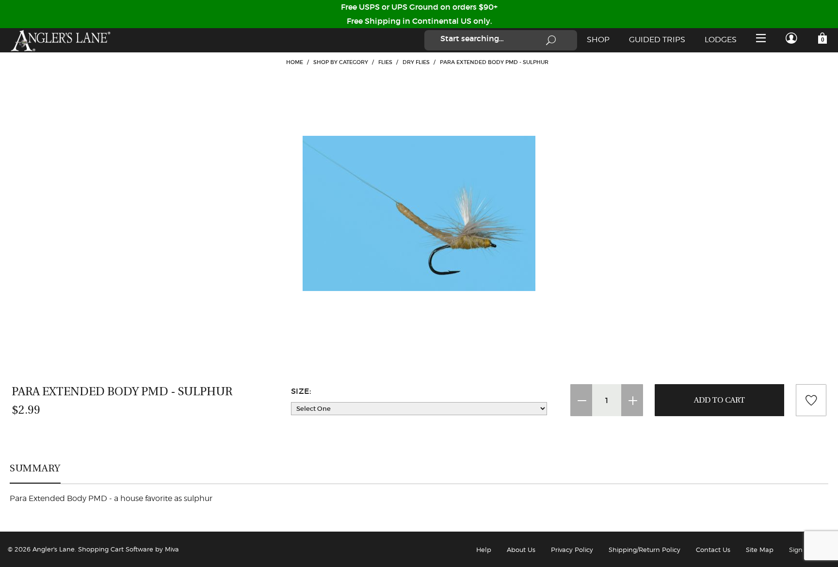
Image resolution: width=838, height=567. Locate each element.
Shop (598, 39)
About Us (521, 549)
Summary (35, 468)
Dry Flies (416, 62)
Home (294, 62)
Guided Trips (657, 39)
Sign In (800, 549)
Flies (385, 62)
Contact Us (713, 549)
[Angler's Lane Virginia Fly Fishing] (60, 40)
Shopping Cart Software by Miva (128, 549)
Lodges (721, 39)
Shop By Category (340, 62)
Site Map (760, 549)
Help (483, 549)
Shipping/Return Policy (644, 549)
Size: (301, 391)
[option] (419, 213)
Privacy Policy (572, 549)
